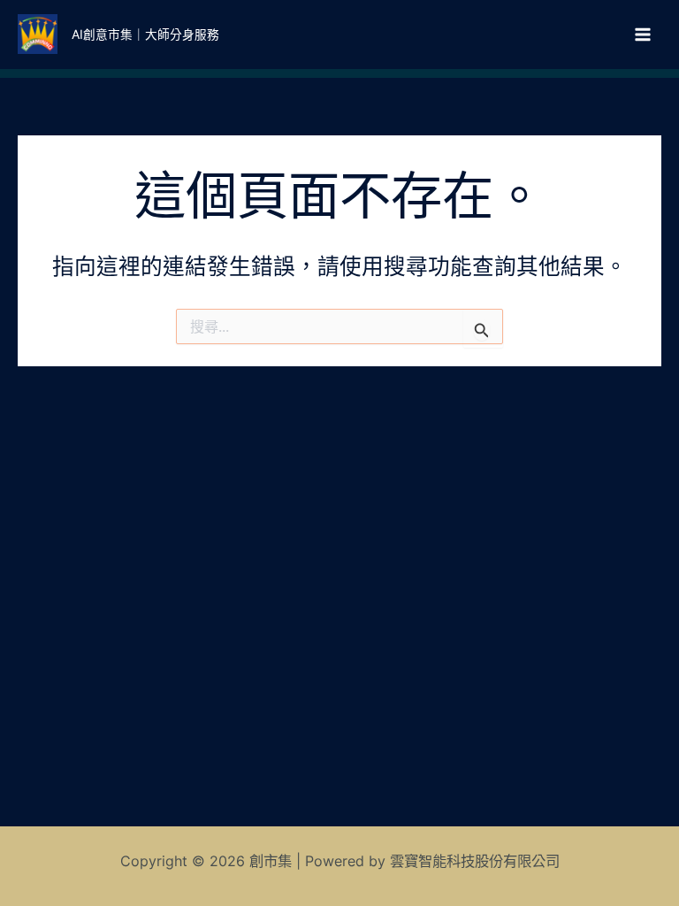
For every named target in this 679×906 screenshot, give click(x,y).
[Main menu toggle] (642, 34)
